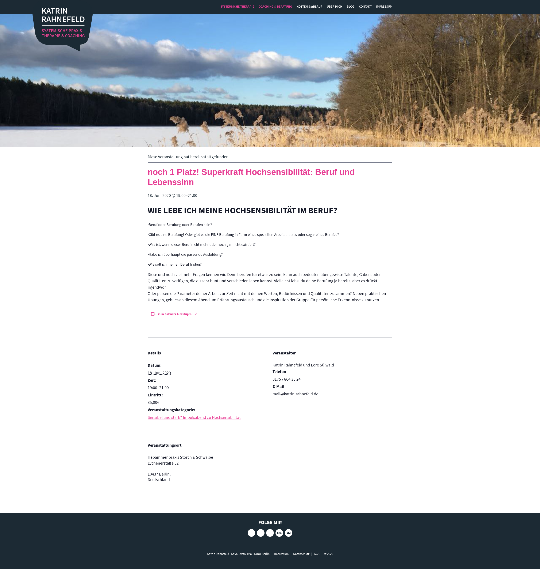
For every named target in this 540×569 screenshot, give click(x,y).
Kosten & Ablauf (309, 6)
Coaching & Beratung (275, 6)
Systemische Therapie (237, 6)
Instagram (251, 533)
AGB (317, 554)
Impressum (384, 6)
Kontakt (365, 6)
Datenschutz (301, 554)
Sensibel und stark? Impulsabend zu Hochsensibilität (194, 417)
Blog (350, 6)
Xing (261, 533)
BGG (279, 532)
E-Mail (288, 533)
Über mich (334, 6)
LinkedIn (270, 533)
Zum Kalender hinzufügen (175, 314)
